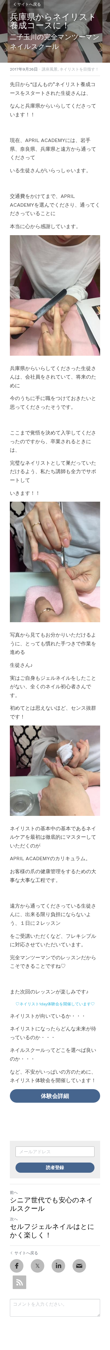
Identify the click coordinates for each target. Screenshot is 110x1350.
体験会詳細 (55, 1096)
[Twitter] (37, 1266)
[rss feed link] (19, 1282)
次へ (14, 1219)
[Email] (79, 1266)
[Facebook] (16, 1266)
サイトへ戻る (29, 4)
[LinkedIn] (58, 1266)
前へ (14, 1192)
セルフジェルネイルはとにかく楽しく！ (52, 1231)
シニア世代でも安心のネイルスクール (51, 1204)
